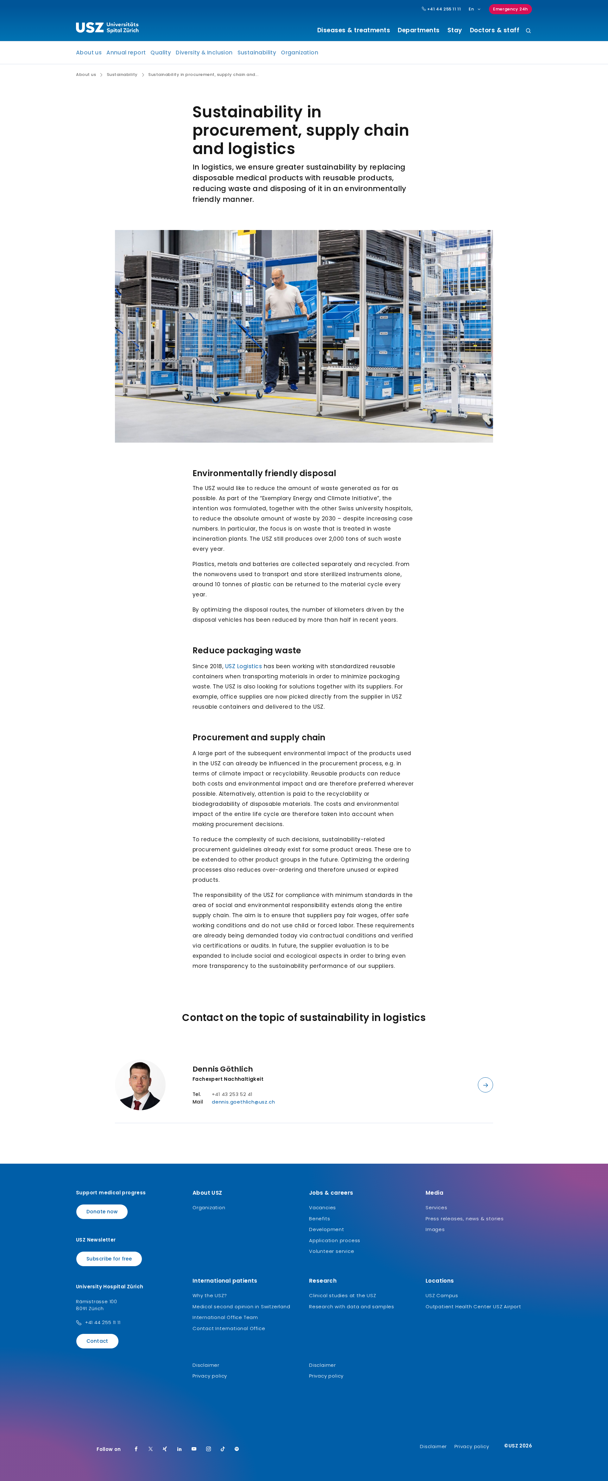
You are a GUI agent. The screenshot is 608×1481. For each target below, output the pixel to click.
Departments (419, 30)
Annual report (126, 52)
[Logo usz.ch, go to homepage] (107, 28)
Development (326, 1229)
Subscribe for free (109, 1258)
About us (89, 52)
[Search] (528, 31)
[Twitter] (150, 1449)
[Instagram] (208, 1449)
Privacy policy (210, 1375)
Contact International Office (229, 1328)
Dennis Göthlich (223, 1069)
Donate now (101, 1211)
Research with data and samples (351, 1306)
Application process (334, 1240)
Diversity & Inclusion (204, 52)
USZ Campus (442, 1295)
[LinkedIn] (179, 1449)
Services (436, 1207)
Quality (160, 52)
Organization (299, 52)
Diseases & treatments (353, 30)
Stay (454, 30)
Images (435, 1229)
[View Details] (485, 1084)
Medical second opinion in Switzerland (241, 1306)
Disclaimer (206, 1365)
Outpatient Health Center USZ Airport (473, 1306)
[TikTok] (223, 1449)
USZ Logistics (243, 666)
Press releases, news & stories (465, 1218)
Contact (97, 1341)
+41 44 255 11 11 (443, 9)
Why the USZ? (210, 1295)
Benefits (319, 1218)
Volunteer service (331, 1251)
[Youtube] (194, 1449)
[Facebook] (136, 1449)
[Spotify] (236, 1449)
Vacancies (322, 1207)
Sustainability (257, 52)
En (471, 9)
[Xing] (165, 1449)
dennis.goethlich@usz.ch (243, 1101)
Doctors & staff (495, 30)
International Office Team (225, 1317)
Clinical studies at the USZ (342, 1295)
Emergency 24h (510, 9)
